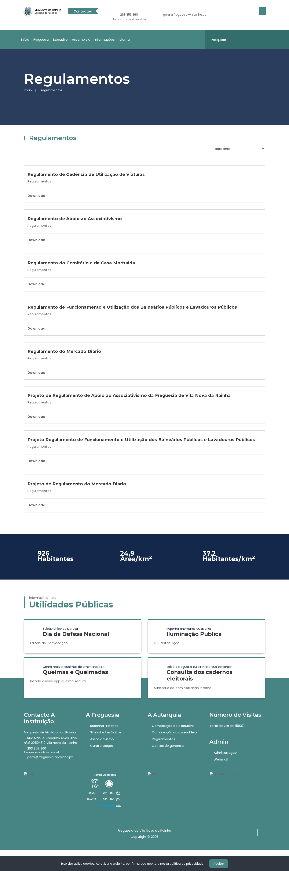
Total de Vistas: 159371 (227, 725)
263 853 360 (129, 16)
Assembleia (81, 39)
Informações (105, 39)
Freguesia (41, 39)
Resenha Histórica (104, 725)
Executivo (60, 39)
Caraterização (101, 745)
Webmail (221, 759)
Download (36, 195)
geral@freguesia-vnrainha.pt (184, 14)
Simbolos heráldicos (106, 732)
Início (25, 39)
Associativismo (102, 739)
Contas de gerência (168, 745)
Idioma (124, 39)
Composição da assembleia (174, 732)
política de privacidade (187, 863)
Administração (225, 752)
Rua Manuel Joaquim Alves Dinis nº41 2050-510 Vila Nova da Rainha (50, 740)
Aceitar (218, 863)
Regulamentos (163, 739)
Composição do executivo (173, 725)
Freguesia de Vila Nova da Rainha (50, 732)
